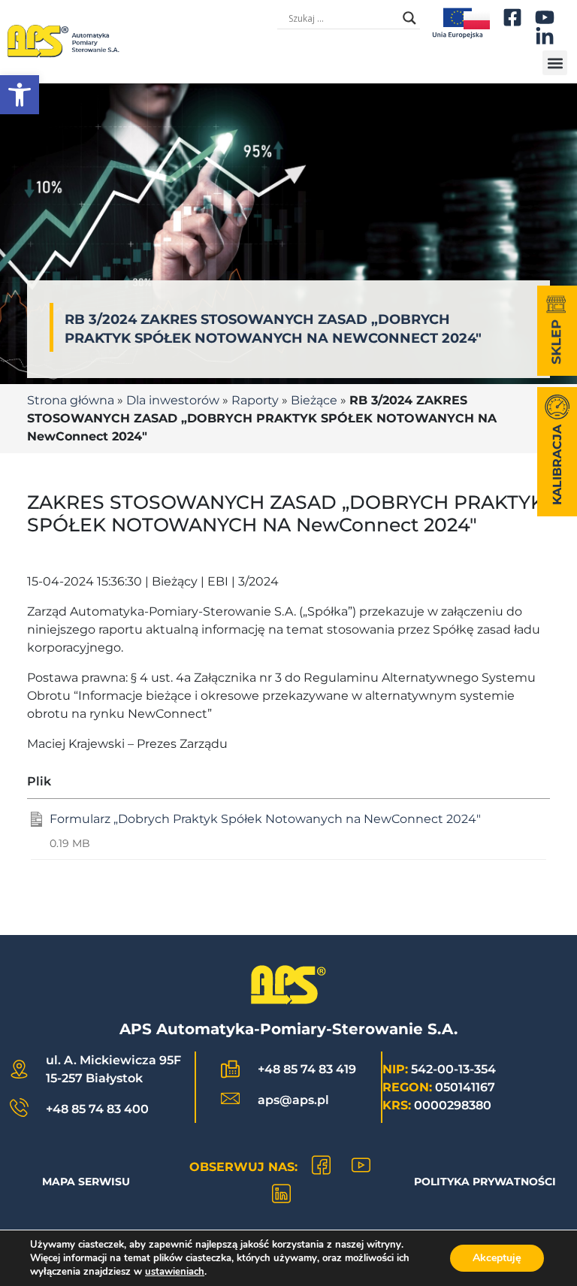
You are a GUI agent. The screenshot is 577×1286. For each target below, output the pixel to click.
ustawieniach (174, 1271)
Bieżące (314, 400)
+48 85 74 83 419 (307, 1069)
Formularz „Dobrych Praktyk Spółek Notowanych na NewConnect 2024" (265, 819)
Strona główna (70, 400)
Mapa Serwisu (86, 1181)
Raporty (255, 400)
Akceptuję (497, 1258)
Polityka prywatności (485, 1181)
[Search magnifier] (409, 18)
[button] (19, 94)
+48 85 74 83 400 (97, 1109)
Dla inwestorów (172, 400)
